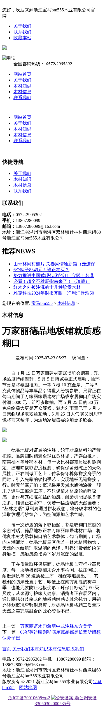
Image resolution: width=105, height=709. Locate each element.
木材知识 (22, 85)
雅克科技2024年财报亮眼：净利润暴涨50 (53, 293)
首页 (6, 648)
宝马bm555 (42, 303)
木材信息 (22, 91)
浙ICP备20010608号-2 (29, 697)
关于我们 (22, 26)
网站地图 (28, 687)
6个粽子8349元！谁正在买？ (41, 269)
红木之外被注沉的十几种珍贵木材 (47, 287)
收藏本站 (22, 37)
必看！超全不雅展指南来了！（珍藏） (51, 281)
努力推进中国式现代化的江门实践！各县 (53, 275)
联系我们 (22, 31)
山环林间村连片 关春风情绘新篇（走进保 (54, 263)
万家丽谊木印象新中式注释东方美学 (56, 626)
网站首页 (22, 74)
